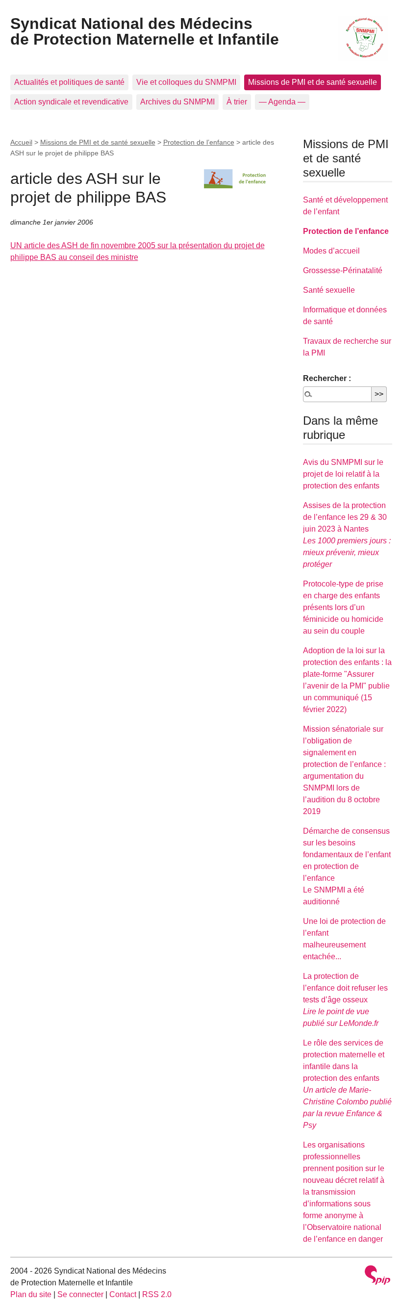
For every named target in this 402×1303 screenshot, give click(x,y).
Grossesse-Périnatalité (342, 270)
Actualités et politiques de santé (69, 82)
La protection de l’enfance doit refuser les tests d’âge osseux (345, 999)
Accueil (21, 142)
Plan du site (30, 1294)
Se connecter (80, 1294)
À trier (236, 102)
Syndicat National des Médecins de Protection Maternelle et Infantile (144, 31)
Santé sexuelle (329, 290)
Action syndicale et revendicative (71, 102)
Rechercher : (327, 378)
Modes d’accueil (331, 251)
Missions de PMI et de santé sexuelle (312, 82)
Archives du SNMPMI (177, 102)
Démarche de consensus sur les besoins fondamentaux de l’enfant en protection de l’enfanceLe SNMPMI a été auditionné (347, 866)
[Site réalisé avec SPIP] (377, 1276)
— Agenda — (282, 102)
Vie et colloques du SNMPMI (186, 82)
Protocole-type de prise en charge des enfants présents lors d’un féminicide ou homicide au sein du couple (343, 607)
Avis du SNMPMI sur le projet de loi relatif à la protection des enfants (343, 474)
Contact (122, 1294)
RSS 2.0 (157, 1294)
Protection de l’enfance (198, 142)
